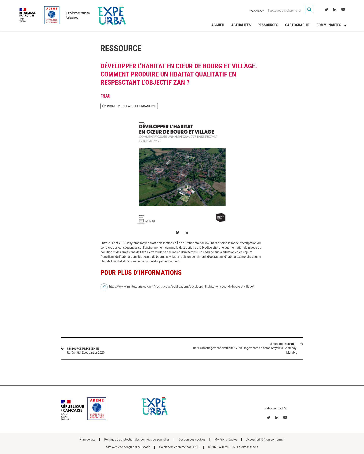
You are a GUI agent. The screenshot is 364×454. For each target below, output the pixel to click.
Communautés (328, 24)
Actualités (241, 24)
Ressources (268, 24)
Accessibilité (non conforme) (265, 439)
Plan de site (87, 439)
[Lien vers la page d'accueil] (99, 409)
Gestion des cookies (192, 439)
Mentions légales (225, 439)
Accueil (217, 24)
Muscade (144, 447)
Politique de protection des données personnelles (136, 439)
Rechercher (256, 11)
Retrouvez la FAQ (276, 408)
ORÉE (195, 447)
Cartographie (297, 24)
